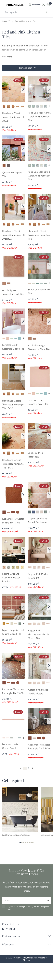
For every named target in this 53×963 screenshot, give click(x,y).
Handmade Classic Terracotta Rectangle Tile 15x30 (12, 463)
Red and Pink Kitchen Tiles (25, 21)
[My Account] (43, 4)
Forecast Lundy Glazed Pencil (10, 746)
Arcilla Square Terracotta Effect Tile (13, 292)
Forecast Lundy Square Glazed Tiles (38, 402)
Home (4, 21)
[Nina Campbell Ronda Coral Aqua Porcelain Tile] (39, 89)
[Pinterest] (10, 929)
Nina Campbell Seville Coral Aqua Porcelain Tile (39, 175)
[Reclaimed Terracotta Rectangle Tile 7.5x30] (39, 720)
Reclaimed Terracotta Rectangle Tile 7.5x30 (39, 746)
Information (8, 944)
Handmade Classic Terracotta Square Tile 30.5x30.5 (13, 234)
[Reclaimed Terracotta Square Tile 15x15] (13, 494)
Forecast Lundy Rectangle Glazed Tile (13, 346)
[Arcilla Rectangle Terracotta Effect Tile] (39, 321)
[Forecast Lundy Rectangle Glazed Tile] (13, 321)
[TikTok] (14, 929)
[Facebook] (3, 929)
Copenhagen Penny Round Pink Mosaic (38, 520)
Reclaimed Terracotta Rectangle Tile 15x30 (13, 691)
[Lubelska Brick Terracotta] (39, 435)
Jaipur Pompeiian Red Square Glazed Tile (13, 631)
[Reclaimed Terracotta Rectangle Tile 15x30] (13, 665)
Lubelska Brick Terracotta (35, 454)
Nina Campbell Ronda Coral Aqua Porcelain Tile (39, 116)
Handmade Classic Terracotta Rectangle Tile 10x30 (12, 404)
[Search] (47, 12)
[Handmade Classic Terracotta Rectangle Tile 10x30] (13, 376)
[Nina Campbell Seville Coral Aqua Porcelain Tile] (39, 148)
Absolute (26, 960)
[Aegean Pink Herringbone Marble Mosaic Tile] (39, 606)
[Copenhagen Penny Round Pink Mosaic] (39, 494)
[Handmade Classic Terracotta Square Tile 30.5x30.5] (13, 206)
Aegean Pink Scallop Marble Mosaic (38, 691)
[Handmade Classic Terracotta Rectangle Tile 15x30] (13, 435)
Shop (11, 21)
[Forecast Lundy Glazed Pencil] (13, 720)
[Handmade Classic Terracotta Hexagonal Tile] (39, 206)
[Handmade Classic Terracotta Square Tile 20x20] (13, 89)
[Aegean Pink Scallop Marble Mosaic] (39, 665)
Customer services (11, 936)
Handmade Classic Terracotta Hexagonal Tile (39, 234)
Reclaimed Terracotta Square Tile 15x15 (13, 520)
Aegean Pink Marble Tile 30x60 (38, 575)
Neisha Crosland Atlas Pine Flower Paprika (11, 577)
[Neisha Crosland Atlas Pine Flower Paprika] (13, 549)
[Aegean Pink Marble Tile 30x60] (39, 549)
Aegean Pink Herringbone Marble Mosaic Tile (38, 634)
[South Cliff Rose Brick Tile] (39, 265)
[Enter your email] (48, 900)
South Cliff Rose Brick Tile (39, 291)
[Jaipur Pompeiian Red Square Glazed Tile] (13, 606)
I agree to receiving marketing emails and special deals (28, 908)
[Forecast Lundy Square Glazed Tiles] (39, 376)
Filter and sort (25, 67)
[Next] (23, 89)
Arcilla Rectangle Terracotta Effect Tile (38, 347)
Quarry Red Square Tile (12, 174)
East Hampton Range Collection (16, 835)
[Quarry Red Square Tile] (13, 148)
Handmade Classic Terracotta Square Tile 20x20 (13, 117)
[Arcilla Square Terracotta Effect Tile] (13, 265)
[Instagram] (7, 929)
